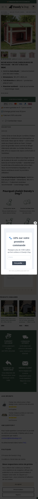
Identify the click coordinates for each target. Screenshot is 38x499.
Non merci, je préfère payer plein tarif (19, 271)
